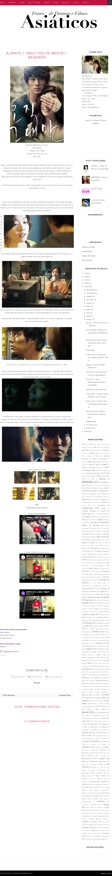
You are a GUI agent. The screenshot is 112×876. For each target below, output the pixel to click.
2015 (86, 286)
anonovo (99, 462)
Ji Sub (85, 606)
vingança (100, 807)
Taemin (84, 781)
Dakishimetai (91, 421)
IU (97, 588)
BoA (92, 485)
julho (88, 306)
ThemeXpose (17, 873)
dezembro (90, 290)
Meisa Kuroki (88, 686)
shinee (103, 758)
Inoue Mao (102, 583)
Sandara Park (93, 753)
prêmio (104, 730)
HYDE (97, 574)
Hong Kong (96, 571)
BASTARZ (91, 476)
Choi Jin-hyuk (93, 499)
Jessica (100, 603)
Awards (105, 470)
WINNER (85, 822)
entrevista (85, 531)
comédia (103, 508)
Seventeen (86, 758)
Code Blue (86, 505)
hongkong (105, 571)
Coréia (84, 514)
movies (96, 698)
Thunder (104, 790)
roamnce (103, 744)
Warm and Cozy (89, 813)
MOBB (97, 695)
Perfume (84, 727)
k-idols (98, 623)
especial (86, 537)
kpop (89, 648)
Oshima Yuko (98, 721)
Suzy (92, 778)
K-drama (88, 623)
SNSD (95, 767)
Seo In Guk (86, 756)
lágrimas (92, 657)
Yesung (92, 830)
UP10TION (101, 801)
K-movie (106, 623)
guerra (92, 560)
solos (92, 770)
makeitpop (93, 675)
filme (93, 542)
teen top (85, 787)
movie (88, 698)
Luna (93, 672)
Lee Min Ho (95, 666)
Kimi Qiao (94, 640)
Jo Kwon (85, 611)
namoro (93, 703)
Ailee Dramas (5, 632)
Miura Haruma (102, 692)
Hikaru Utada (93, 568)
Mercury (106, 686)
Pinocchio (94, 727)
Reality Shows (34, 2)
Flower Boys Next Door (98, 545)
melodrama (98, 686)
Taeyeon (93, 781)
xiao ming (98, 824)
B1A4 (83, 476)
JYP (108, 620)
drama (84, 525)
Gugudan (100, 560)
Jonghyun (85, 614)
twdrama (88, 796)
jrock (100, 614)
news (85, 712)
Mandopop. (86, 678)
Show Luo (85, 764)
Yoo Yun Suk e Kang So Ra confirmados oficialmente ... (97, 333)
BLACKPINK (103, 482)
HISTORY (85, 571)
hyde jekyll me (105, 574)
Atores (56, 2)
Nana (101, 703)
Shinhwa (85, 761)
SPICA (93, 773)
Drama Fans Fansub (7, 635)
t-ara (99, 779)
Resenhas (95, 741)
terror (103, 787)
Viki (87, 807)
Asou (100, 467)
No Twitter (36, 677)
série (97, 755)
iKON (105, 577)
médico (98, 683)
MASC (92, 680)
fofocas (84, 548)
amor (83, 462)
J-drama (103, 588)
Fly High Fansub (6, 638)
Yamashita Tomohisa (89, 827)
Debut (100, 520)
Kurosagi (93, 652)
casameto (103, 494)
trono (94, 793)
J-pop (101, 591)
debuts (107, 519)
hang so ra (88, 565)
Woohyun (90, 824)
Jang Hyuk (99, 594)
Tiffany (84, 793)
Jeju (94, 603)
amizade (103, 459)
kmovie (100, 643)
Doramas (12, 2)
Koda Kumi (88, 646)
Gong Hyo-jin (103, 557)
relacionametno (87, 738)
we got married (98, 816)
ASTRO (106, 467)
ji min (107, 603)
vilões (92, 807)
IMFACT (94, 580)
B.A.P (104, 473)
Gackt (105, 551)
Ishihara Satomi (87, 589)
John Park (93, 611)
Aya (83, 473)
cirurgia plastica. (87, 502)
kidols (98, 634)
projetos (85, 733)
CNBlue (104, 502)
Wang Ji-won (105, 810)
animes (90, 462)
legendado (86, 669)
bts (93, 491)
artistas (92, 467)
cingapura (103, 499)
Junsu (102, 620)
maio (88, 313)
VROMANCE (88, 810)
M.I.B (105, 672)
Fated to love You (102, 540)
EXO (105, 537)
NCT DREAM (86, 709)
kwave (100, 652)
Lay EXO (100, 658)
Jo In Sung (95, 609)
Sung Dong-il (86, 776)
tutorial (100, 793)
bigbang (102, 479)
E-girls (105, 528)
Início (2, 2)
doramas (103, 522)
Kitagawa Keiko (89, 643)
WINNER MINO (97, 822)
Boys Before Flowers (89, 488)
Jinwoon (99, 606)
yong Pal (101, 830)
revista (104, 741)
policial (103, 727)
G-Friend (97, 551)
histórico (104, 568)
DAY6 (84, 520)
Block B (85, 485)
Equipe (76, 2)
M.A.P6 (99, 672)
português (85, 730)
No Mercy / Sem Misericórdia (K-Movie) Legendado (96, 382)
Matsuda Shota (101, 680)
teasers (105, 784)
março (88, 319)
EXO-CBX (85, 540)
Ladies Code (101, 655)
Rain (94, 732)
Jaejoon (90, 594)
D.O (95, 517)
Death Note (92, 519)
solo (101, 767)
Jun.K (84, 617)
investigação (97, 586)
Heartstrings (99, 565)
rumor (87, 750)
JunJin (96, 620)
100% (84, 444)
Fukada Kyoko (104, 548)
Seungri (104, 755)
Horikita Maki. (88, 574)
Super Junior (101, 776)
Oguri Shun (86, 721)
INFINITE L (87, 583)
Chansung (98, 496)
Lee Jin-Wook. (95, 660)
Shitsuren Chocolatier (99, 761)
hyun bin (92, 577)
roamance (93, 744)
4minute (92, 453)
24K (105, 447)
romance (86, 747)
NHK (95, 712)
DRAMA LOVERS (88, 247)
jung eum (91, 617)
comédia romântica (89, 511)
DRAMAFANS (87, 251)
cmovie (97, 502)
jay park (105, 600)
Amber (94, 459)
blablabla (87, 482)
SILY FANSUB (87, 260)
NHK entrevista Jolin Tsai (96, 389)
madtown (85, 675)
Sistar (101, 764)
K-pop (86, 626)
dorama (94, 522)
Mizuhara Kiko (87, 695)
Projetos (66, 2)
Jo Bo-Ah (87, 609)
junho (88, 309)
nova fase (106, 715)
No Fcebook (19, 677)
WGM (105, 819)
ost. (106, 721)
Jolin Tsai (103, 612)
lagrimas (84, 657)
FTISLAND (93, 548)
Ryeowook (95, 750)
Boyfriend (104, 485)
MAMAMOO (103, 675)
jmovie (107, 606)
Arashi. (84, 467)
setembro (90, 300)
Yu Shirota (104, 836)
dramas (96, 525)
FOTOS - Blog (96, 189)
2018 (86, 277)
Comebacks (87, 508)
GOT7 (84, 560)
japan (91, 597)
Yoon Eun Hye (95, 833)
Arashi (104, 464)
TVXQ (107, 793)
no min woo (88, 715)
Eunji (92, 537)
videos (106, 804)
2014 (86, 431)
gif (100, 554)
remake (96, 738)
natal (96, 706)
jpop (93, 614)
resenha (85, 741)
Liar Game (96, 669)
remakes (104, 738)
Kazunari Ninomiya (95, 629)
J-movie (93, 591)
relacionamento (102, 735)
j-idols (84, 591)
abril (88, 316)
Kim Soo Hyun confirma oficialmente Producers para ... (96, 414)
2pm (105, 450)
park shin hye (92, 724)
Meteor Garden (89, 689)
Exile (98, 537)
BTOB (86, 491)
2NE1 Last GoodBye (94, 450)
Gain (83, 554)
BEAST (99, 476)
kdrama (95, 631)
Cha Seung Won (87, 496)
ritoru (83, 744)
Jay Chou (98, 600)
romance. (98, 747)
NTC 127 (90, 718)
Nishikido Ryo (104, 713)
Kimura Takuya (104, 640)
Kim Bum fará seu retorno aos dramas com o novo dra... (96, 343)
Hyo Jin (86, 577)
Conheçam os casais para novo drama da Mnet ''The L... (97, 357)
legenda (105, 666)
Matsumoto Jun (87, 683)
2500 (86, 273)
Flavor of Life (102, 542)
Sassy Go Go (104, 753)
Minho (91, 692)
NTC (85, 718)
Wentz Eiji (94, 819)
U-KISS (105, 796)
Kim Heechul (90, 637)
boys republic (104, 488)
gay (95, 554)
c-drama (101, 491)
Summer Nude (102, 773)
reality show (102, 733)
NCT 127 (104, 706)
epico (92, 531)
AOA (90, 464)
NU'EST (104, 718)
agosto (89, 303)
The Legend (94, 790)
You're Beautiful (94, 836)
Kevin (93, 634)
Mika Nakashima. (101, 689)
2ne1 (83, 450)
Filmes (22, 2)
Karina (102, 626)
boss (97, 485)
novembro (90, 293)
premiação (95, 730)
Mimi (83, 692)
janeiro (89, 428)
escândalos (98, 534)
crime (93, 514)
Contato (85, 2)
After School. (86, 456)
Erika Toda (90, 350)
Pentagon (103, 724)
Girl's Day (106, 554)
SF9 (95, 759)
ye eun (86, 830)
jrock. (106, 614)
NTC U (97, 718)
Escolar (106, 534)
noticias (97, 715)
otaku (83, 724)
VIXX (107, 807)
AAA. (100, 453)
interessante (86, 586)
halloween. (90, 563)
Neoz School (101, 709)
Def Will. (86, 522)
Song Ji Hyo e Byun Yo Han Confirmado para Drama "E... (96, 404)
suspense (85, 778)
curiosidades (86, 517)
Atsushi (97, 470)
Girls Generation (90, 557)
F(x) (93, 540)
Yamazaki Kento (104, 827)
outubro (89, 296)
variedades (85, 804)
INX (106, 586)
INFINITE (103, 580)
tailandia (104, 782)
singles (94, 764)
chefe (105, 496)
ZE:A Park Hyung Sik (94, 839)
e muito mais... (96, 528)
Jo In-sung (104, 609)
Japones (89, 600)
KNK (107, 643)
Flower (84, 545)
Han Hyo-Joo (30, 254)
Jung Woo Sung (87, 620)
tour (89, 793)
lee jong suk (99, 663)
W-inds (96, 810)
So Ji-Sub (48, 202)
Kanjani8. (95, 626)
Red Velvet (86, 735)
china (84, 499)
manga (96, 678)
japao (98, 597)
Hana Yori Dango (103, 563)
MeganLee (105, 683)
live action (105, 669)
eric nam (106, 531)
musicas (85, 701)
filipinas (85, 543)
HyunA (99, 577)
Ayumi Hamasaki (93, 473)
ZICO (104, 839)
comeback (101, 505)
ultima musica (86, 799)
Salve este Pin (55, 677)
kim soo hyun (100, 637)
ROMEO (106, 747)
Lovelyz (86, 672)
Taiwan (84, 784)
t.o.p (105, 778)
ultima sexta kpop (101, 799)
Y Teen (105, 824)
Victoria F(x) (96, 804)
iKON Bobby (86, 580)
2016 (86, 283)
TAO (91, 784)
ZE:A (83, 839)
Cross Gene (102, 514)
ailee (97, 456)
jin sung (92, 606)
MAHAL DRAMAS (88, 256)
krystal (99, 649)
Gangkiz (89, 554)
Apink (97, 464)
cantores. (93, 494)
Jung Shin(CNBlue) (102, 617)
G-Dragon (87, 551)
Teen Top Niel (95, 787)
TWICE (96, 796)
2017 (86, 280)
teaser (97, 784)
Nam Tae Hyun (97, 701)
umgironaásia (86, 801)
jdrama (85, 602)
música (104, 698)
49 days (84, 453)
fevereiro (90, 425)
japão (106, 597)
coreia (103, 511)
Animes (47, 2)
